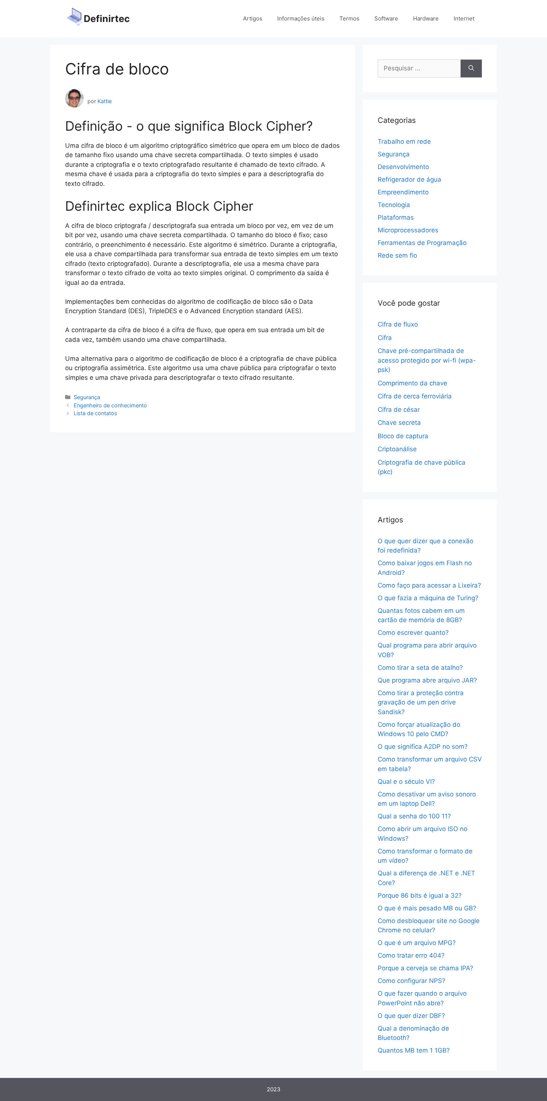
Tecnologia (394, 205)
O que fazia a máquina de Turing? (428, 598)
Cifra (385, 337)
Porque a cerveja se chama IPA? (425, 968)
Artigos (252, 18)
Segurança (87, 397)
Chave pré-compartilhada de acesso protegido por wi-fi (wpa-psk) (427, 360)
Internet (464, 18)
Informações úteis (300, 18)
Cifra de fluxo (398, 324)
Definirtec (107, 18)
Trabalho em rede (404, 141)
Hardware (426, 18)
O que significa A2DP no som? (423, 746)
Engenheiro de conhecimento (110, 405)
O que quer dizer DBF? (411, 1015)
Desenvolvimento (403, 167)
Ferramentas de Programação (422, 242)
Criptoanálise (397, 449)
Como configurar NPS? (411, 980)
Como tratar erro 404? (411, 955)
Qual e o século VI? (406, 781)
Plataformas (396, 217)
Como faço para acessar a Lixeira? (429, 585)
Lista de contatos (95, 413)
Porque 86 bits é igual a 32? (420, 895)
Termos (349, 18)
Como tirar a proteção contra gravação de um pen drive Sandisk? (421, 702)
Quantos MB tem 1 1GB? (414, 1050)
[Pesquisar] (471, 68)
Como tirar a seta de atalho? (420, 667)
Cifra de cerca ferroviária (415, 396)
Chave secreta (399, 422)
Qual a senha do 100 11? (414, 816)
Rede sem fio (397, 255)
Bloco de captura (403, 436)
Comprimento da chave (412, 383)
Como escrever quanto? (413, 632)
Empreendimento (403, 192)
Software (386, 18)
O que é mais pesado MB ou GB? (427, 908)
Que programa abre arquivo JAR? (427, 680)
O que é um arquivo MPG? (417, 942)
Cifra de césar (399, 409)
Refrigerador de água (409, 179)
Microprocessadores (408, 230)
